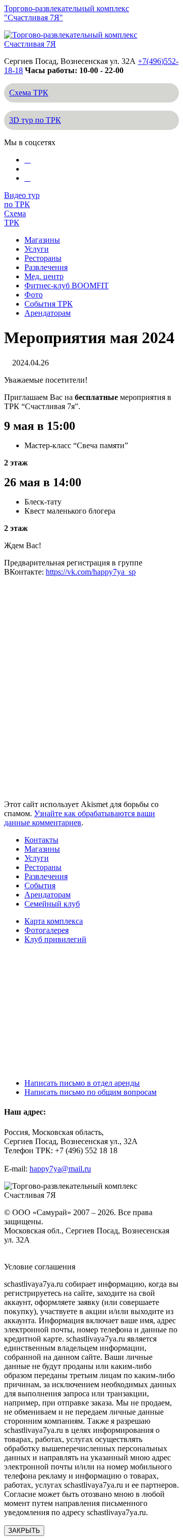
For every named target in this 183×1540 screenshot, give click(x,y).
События (39, 885)
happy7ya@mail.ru (60, 1168)
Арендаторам (47, 313)
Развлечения (46, 267)
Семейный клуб (52, 903)
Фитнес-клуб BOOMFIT (66, 285)
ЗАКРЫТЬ (24, 1530)
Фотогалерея (46, 930)
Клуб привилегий (55, 939)
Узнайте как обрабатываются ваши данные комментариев (79, 818)
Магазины (42, 240)
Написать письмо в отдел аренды (82, 1083)
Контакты (41, 839)
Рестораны (43, 258)
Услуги (36, 249)
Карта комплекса (53, 921)
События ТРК (48, 303)
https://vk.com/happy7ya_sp (91, 571)
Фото (33, 294)
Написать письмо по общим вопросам (90, 1092)
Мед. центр (44, 276)
